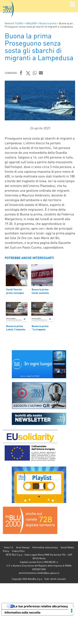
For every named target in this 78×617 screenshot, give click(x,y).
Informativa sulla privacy (45, 547)
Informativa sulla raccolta (22, 612)
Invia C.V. (8, 547)
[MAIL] (41, 72)
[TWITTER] (28, 73)
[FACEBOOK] (21, 73)
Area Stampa (23, 547)
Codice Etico (18, 551)
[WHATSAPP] (35, 72)
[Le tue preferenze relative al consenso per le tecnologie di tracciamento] (71, 610)
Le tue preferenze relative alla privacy (41, 606)
